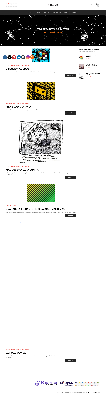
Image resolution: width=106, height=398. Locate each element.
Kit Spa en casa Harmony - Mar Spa (91, 65)
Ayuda (65, 12)
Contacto (84, 392)
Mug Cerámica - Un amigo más (91, 55)
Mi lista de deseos (11, 5)
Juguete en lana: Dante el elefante (93, 74)
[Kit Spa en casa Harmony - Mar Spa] (81, 66)
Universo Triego (56, 12)
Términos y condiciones (93, 392)
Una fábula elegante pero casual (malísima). (35, 209)
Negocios (46, 12)
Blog (38, 12)
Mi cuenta (73, 12)
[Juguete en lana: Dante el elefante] (82, 76)
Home (45, 32)
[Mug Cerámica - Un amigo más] (81, 57)
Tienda (31, 12)
